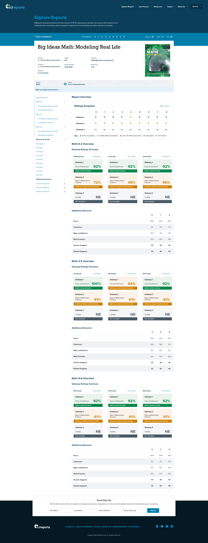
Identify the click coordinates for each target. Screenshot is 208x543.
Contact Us (70, 526)
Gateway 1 (80, 117)
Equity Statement (120, 526)
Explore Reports (127, 6)
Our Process (144, 6)
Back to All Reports (43, 36)
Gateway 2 (80, 123)
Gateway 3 (80, 129)
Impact (170, 6)
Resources (158, 6)
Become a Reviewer (84, 526)
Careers (97, 526)
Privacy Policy (134, 526)
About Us (181, 6)
